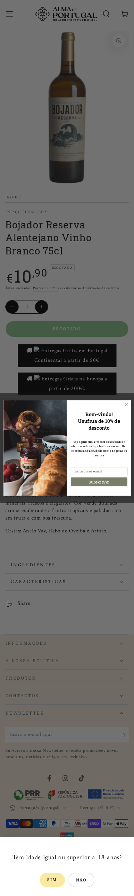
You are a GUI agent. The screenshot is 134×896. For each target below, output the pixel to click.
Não (81, 880)
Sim (52, 880)
